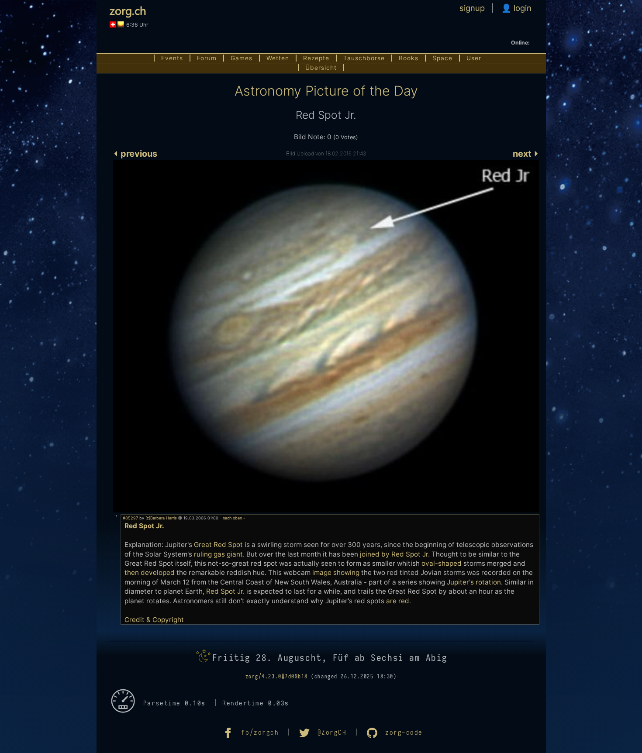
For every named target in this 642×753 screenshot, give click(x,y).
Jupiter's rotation (474, 582)
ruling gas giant (218, 554)
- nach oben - (231, 518)
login (521, 8)
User (473, 58)
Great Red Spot (218, 544)
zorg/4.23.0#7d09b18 (276, 676)
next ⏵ (526, 153)
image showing (335, 572)
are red (397, 601)
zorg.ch (128, 10)
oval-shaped (441, 563)
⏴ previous (135, 153)
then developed (149, 572)
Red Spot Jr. (225, 591)
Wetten (277, 58)
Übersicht (321, 67)
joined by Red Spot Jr (394, 554)
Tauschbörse (364, 58)
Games (241, 58)
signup (472, 8)
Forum (207, 58)
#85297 (130, 518)
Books (408, 58)
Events (172, 58)
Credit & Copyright (154, 619)
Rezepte (316, 58)
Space (442, 58)
